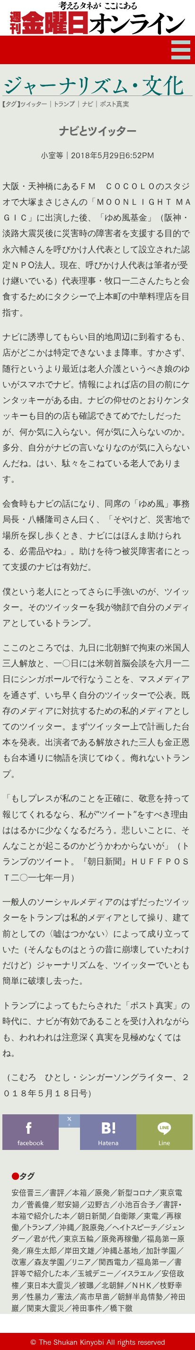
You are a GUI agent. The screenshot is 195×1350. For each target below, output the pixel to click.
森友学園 (49, 1261)
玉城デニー (95, 1273)
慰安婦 (68, 1204)
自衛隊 (125, 1215)
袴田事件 (87, 1307)
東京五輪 (78, 1238)
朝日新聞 (91, 1215)
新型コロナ (134, 1192)
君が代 (44, 1238)
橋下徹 (121, 1307)
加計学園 (161, 1250)
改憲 (19, 1261)
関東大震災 (45, 1307)
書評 (56, 1192)
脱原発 (93, 1227)
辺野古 (98, 1204)
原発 (102, 1192)
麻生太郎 (42, 1250)
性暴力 (38, 1296)
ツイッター (33, 103)
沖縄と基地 (120, 1250)
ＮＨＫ (142, 1285)
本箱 (79, 1192)
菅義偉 (38, 1204)
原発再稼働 (120, 1238)
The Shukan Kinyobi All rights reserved (102, 1341)
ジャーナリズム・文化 (93, 84)
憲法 (64, 1296)
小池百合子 (136, 1204)
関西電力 (113, 1261)
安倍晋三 (26, 1192)
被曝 (86, 1285)
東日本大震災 (49, 1285)
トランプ (64, 103)
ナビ (87, 103)
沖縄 (66, 1227)
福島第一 (151, 1261)
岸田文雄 (79, 1250)
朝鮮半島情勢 (140, 1296)
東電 (151, 1215)
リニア (81, 1261)
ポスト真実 (114, 103)
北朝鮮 (112, 1285)
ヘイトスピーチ (134, 1227)
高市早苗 (95, 1296)
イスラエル (137, 1273)
